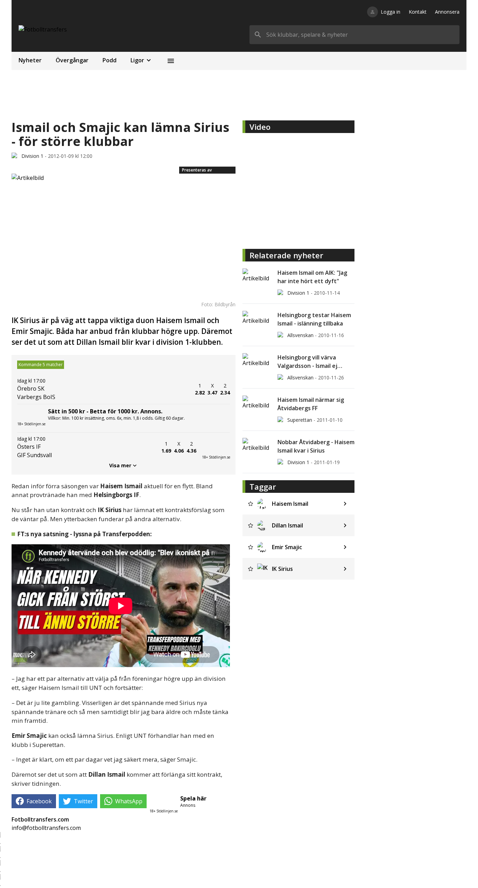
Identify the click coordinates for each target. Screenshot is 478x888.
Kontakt (418, 11)
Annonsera (447, 11)
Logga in (390, 11)
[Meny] (171, 61)
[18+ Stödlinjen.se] (216, 447)
